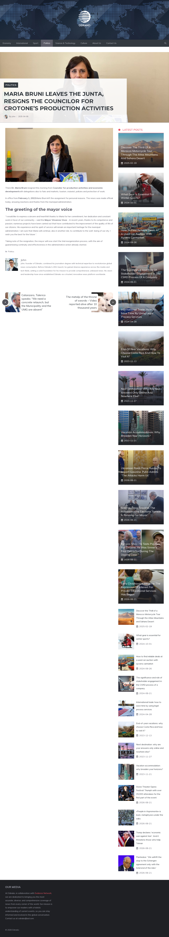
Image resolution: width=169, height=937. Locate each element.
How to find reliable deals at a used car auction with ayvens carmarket (140, 234)
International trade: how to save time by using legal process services (138, 313)
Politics (47, 43)
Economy (7, 43)
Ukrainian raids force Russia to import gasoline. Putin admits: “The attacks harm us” (141, 471)
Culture (84, 43)
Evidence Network (43, 893)
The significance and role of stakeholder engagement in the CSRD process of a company (141, 273)
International (22, 43)
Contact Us (111, 43)
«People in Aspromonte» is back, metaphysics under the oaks (149, 815)
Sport (35, 43)
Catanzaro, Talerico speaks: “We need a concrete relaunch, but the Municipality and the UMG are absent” (36, 302)
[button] (165, 43)
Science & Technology (65, 43)
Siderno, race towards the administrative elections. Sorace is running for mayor (141, 511)
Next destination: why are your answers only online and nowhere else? (140, 392)
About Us (96, 43)
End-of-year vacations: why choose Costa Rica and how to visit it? (140, 352)
